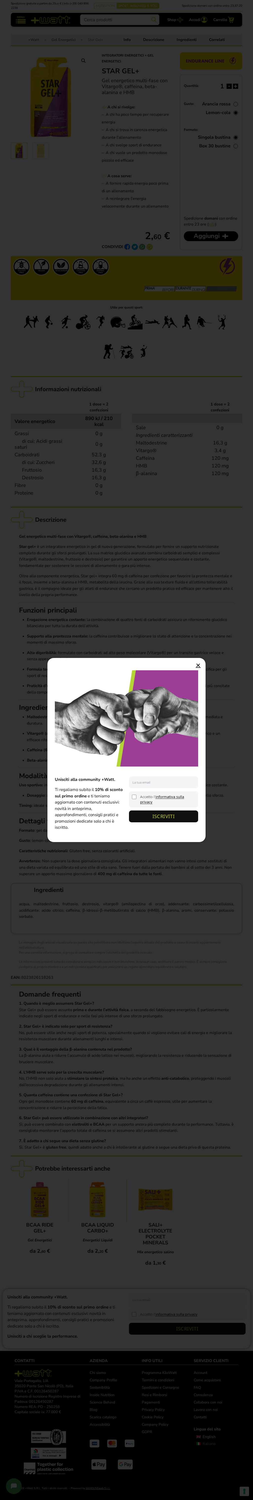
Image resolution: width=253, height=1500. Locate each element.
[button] (198, 665)
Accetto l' (162, 799)
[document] (126, 750)
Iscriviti (163, 816)
